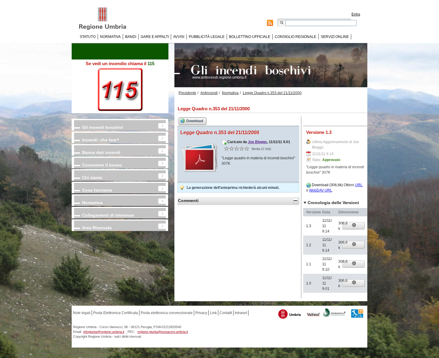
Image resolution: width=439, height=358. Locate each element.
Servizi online (335, 37)
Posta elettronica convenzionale (167, 313)
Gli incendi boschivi (102, 127)
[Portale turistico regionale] (290, 314)
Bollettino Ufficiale (249, 37)
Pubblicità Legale (207, 37)
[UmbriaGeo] (334, 313)
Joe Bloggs (257, 142)
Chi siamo (92, 177)
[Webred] (313, 315)
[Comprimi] (295, 200)
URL (359, 185)
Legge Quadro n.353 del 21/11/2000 (272, 93)
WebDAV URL (320, 190)
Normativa (110, 37)
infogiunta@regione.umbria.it (103, 331)
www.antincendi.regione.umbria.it (219, 77)
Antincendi (209, 93)
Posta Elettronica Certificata (115, 313)
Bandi (130, 37)
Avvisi (178, 37)
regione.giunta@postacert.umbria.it (162, 331)
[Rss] (270, 24)
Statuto (88, 37)
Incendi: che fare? (100, 139)
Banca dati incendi (101, 152)
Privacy (201, 313)
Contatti (226, 313)
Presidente (187, 93)
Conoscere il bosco (102, 165)
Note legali (81, 313)
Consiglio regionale (295, 37)
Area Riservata (97, 227)
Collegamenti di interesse (108, 215)
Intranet (241, 313)
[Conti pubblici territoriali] (357, 314)
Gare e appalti (155, 37)
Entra (355, 14)
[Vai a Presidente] (106, 18)
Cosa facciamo (97, 190)
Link (213, 313)
